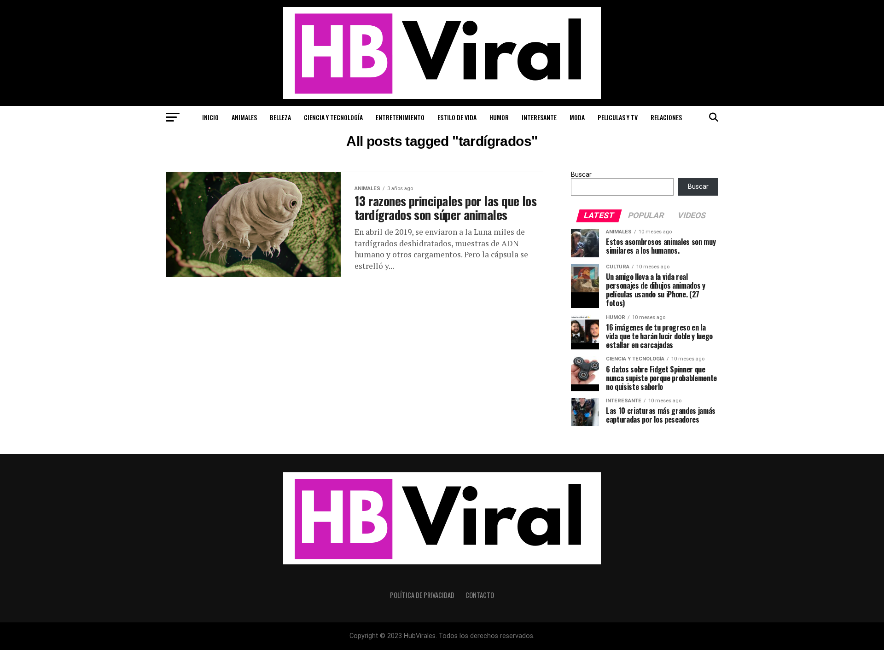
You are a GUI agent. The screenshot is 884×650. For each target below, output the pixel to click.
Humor (499, 117)
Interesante (539, 117)
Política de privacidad (422, 595)
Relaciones (666, 117)
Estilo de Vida (457, 117)
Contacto (479, 595)
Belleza (280, 117)
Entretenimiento (400, 117)
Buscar (581, 175)
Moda (577, 117)
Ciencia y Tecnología (333, 117)
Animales (244, 117)
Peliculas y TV (618, 117)
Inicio (210, 117)
